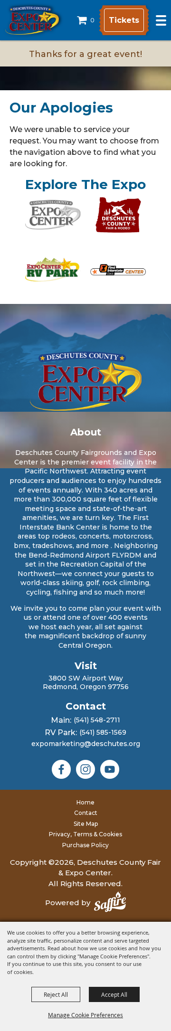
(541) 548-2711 (97, 720)
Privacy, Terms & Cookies (85, 834)
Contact (85, 812)
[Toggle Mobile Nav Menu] (161, 20)
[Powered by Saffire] (110, 902)
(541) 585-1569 (102, 732)
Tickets (124, 20)
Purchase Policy (85, 845)
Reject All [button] (56, 994)
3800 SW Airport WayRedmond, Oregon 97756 (86, 682)
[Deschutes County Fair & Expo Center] (32, 20)
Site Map (86, 823)
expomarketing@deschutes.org (85, 743)
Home (85, 802)
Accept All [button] (114, 994)
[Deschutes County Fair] (86, 381)
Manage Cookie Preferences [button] (85, 1015)
